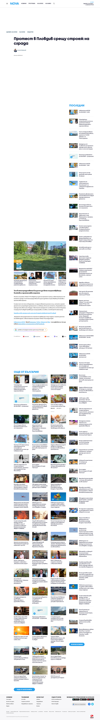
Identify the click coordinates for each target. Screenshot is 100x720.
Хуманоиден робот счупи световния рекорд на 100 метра (85, 346)
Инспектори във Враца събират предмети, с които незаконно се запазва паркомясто (58, 599)
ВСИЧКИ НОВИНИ (77, 644)
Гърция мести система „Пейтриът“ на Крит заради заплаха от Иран (86, 452)
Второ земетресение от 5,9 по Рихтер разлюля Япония (85, 442)
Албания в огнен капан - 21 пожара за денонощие (86, 462)
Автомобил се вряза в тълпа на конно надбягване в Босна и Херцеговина (85, 554)
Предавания (39, 701)
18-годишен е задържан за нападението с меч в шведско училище (86, 510)
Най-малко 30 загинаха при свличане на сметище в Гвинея (86, 293)
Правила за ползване (72, 711)
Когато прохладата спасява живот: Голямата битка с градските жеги (85, 228)
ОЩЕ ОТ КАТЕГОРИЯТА (24, 689)
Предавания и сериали (27, 703)
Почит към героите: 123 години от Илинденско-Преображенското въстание (58, 523)
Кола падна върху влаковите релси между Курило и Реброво (58, 658)
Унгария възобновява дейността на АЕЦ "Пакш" (85, 622)
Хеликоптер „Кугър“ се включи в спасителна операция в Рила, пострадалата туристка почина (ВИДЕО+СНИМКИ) (39, 679)
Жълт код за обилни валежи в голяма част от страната (20, 426)
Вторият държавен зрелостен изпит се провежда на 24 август (58, 426)
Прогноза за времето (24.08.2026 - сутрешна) (21, 405)
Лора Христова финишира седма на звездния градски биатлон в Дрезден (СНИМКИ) (85, 259)
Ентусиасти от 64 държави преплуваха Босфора (85, 174)
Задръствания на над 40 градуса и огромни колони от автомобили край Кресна (58, 447)
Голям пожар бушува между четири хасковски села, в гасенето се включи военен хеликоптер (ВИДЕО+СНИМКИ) (20, 524)
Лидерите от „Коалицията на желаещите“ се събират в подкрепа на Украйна (86, 185)
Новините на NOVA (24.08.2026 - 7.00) (84, 164)
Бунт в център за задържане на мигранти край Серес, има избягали (86, 612)
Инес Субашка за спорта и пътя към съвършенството (56, 562)
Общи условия (51, 711)
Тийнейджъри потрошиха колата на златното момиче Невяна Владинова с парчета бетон (21, 388)
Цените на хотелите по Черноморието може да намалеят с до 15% (21, 544)
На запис (40, 3)
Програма (31, 3)
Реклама (7, 711)
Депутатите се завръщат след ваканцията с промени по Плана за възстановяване (39, 428)
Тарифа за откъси (34, 711)
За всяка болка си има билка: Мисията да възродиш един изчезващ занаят (39, 563)
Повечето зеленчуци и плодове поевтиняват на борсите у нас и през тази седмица (58, 505)
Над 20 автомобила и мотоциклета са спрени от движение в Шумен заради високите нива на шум (39, 524)
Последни (8, 699)
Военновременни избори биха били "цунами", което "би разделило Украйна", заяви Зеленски (86, 632)
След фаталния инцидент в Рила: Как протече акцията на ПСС (57, 619)
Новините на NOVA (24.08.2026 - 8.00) (84, 111)
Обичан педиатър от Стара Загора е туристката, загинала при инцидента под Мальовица (21, 467)
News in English (55, 703)
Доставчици (40, 711)
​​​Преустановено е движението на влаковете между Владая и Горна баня (57, 486)
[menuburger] (7, 3)
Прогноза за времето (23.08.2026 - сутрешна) (39, 617)
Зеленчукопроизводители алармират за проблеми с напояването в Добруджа (39, 600)
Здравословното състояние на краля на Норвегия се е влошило (86, 284)
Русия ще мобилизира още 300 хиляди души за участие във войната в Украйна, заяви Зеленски (86, 576)
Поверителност (58, 711)
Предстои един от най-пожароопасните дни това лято (21, 638)
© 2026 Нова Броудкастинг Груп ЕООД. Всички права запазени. (17, 716)
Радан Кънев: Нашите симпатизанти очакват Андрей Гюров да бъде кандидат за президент (58, 581)
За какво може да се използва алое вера (85, 248)
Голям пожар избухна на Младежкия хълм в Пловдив (39, 638)
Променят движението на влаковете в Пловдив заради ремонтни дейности (39, 407)
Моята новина (10, 703)
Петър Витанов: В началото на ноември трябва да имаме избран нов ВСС (40, 581)
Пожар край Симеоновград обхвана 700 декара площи (21, 658)
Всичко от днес (10, 701)
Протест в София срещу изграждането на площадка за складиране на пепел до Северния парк (21, 447)
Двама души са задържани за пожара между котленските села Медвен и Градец (39, 505)
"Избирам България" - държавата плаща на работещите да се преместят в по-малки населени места (39, 659)
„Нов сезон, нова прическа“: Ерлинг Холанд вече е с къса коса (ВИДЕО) (85, 400)
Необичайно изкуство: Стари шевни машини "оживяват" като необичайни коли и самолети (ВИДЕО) (20, 619)
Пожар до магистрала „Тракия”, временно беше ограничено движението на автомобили (58, 544)
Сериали (38, 703)
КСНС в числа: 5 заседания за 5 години (57, 676)
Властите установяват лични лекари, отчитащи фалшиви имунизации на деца (39, 447)
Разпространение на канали (24, 711)
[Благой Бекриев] (15, 50)
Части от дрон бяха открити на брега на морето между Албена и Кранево (21, 678)
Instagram (33, 322)
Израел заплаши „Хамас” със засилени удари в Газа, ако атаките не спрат (85, 303)
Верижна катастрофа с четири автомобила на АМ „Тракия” (58, 466)
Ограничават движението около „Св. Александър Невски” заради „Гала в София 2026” (58, 639)
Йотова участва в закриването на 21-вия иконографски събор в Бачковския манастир (21, 486)
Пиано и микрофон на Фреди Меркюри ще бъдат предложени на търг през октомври (86, 239)
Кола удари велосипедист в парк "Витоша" (38, 466)
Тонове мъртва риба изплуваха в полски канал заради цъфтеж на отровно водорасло (86, 564)
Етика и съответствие (81, 711)
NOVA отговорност (56, 699)
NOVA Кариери (55, 701)
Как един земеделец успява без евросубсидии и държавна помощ (20, 599)
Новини (23, 3)
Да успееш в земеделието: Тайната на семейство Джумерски (21, 581)
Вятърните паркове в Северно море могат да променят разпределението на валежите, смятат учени (85, 272)
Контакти (46, 711)
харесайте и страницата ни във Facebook (31, 324)
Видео (7, 706)
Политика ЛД (64, 711)
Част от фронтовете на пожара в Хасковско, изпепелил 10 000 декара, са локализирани (39, 388)
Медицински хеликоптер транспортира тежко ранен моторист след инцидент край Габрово (21, 505)
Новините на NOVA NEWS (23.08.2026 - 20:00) (86, 336)
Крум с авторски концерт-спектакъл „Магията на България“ (21, 562)
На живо (48, 3)
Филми (38, 706)
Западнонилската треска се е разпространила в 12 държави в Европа (85, 423)
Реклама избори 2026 (14, 711)
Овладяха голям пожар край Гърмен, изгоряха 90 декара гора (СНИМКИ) (40, 486)
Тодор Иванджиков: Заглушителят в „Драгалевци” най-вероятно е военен (38, 544)
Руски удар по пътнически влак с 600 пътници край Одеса (86, 433)
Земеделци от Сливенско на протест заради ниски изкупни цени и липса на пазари (58, 387)
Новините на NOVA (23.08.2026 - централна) (84, 355)
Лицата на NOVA (25, 701)
